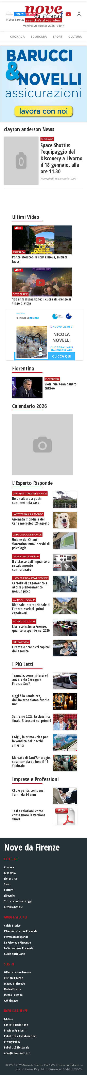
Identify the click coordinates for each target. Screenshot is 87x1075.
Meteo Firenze (12, 989)
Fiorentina (10, 878)
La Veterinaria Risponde (18, 948)
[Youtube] (68, 14)
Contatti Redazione (16, 1025)
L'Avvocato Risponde (16, 937)
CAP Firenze (11, 1000)
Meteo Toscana (13, 995)
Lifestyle (9, 895)
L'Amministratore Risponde (20, 931)
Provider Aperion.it (15, 1030)
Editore (8, 1019)
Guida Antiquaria (14, 954)
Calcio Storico (12, 925)
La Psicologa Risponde (17, 942)
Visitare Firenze (13, 978)
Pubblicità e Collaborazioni (20, 1036)
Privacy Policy (12, 1042)
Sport (57, 36)
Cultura (75, 36)
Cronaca (17, 36)
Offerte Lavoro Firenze (17, 972)
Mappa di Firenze (14, 983)
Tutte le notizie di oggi (18, 901)
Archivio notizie (13, 907)
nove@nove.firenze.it (17, 1053)
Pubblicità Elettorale (16, 1047)
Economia (39, 36)
